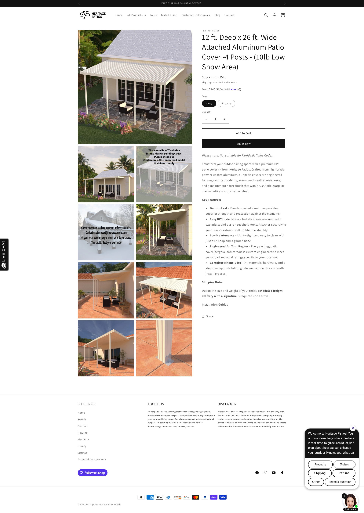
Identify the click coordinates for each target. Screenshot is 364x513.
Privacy (82, 446)
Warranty (83, 439)
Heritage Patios (93, 504)
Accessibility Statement (92, 459)
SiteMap (82, 452)
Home (81, 412)
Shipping (207, 82)
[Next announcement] (285, 3)
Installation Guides (215, 305)
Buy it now (243, 144)
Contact (82, 426)
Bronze (226, 103)
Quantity (206, 111)
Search (82, 419)
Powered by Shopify (111, 504)
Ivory (209, 103)
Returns (82, 432)
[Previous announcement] (79, 3)
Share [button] (209, 316)
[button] (136, 15)
